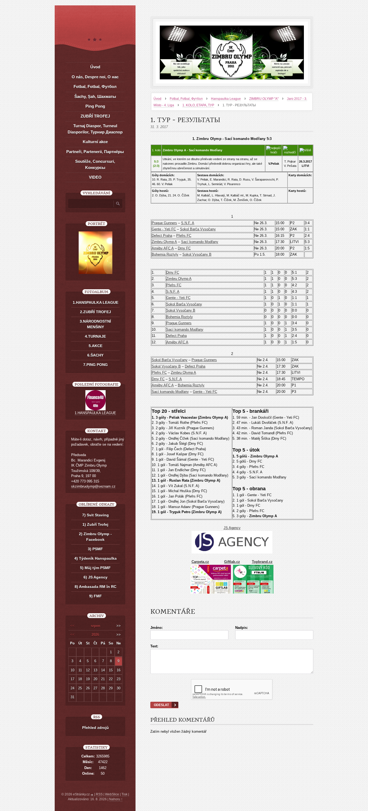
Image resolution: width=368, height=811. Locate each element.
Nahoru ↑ (116, 799)
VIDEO (95, 177)
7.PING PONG (95, 364)
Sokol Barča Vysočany (198, 229)
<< (72, 626)
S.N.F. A (187, 223)
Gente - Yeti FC (164, 229)
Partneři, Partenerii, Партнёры (95, 151)
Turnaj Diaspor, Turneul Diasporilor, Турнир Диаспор (95, 129)
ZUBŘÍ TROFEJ (95, 116)
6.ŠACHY (95, 355)
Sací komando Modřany (199, 242)
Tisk (124, 794)
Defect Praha (162, 236)
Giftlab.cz (232, 562)
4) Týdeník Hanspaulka (95, 558)
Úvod (157, 99)
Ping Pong (95, 106)
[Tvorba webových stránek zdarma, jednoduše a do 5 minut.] (92, 795)
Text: (154, 646)
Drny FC (184, 248)
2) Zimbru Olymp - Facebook (95, 537)
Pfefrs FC (183, 236)
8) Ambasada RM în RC (95, 586)
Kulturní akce (95, 141)
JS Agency (232, 528)
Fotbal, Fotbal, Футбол (186, 99)
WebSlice (112, 794)
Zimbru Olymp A (164, 242)
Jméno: (156, 628)
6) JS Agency (95, 577)
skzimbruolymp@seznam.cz (93, 486)
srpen (95, 626)
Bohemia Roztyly (165, 254)
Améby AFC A (163, 248)
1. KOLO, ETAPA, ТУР (198, 105)
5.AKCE (95, 346)
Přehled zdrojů (95, 727)
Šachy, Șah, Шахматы (95, 96)
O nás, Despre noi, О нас (95, 77)
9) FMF (95, 596)
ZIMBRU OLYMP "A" (264, 99)
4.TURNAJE (95, 336)
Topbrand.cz (262, 562)
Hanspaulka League (226, 99)
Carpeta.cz (200, 562)
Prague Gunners (164, 223)
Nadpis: (241, 628)
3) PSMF (95, 549)
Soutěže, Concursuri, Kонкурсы (95, 164)
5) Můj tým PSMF (95, 568)
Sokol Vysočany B (196, 254)
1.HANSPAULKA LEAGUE (95, 302)
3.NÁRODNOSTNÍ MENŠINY (95, 324)
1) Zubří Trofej (95, 524)
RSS (99, 794)
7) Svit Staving (95, 515)
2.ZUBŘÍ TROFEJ (95, 312)
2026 (95, 635)
